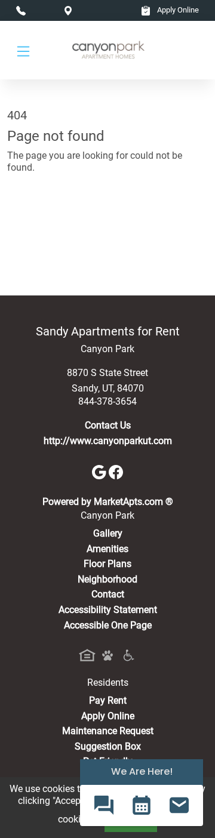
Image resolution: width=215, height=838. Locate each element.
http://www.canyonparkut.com (108, 440)
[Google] (100, 471)
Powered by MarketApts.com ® (107, 501)
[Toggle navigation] (23, 50)
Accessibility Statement (108, 609)
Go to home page (43, 220)
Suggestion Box (108, 746)
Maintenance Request (107, 731)
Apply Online (177, 9)
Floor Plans (107, 563)
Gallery (107, 533)
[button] (103, 805)
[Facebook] (116, 471)
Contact (107, 594)
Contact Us (108, 425)
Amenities (107, 548)
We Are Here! (142, 771)
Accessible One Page (108, 625)
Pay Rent (108, 700)
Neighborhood (107, 579)
